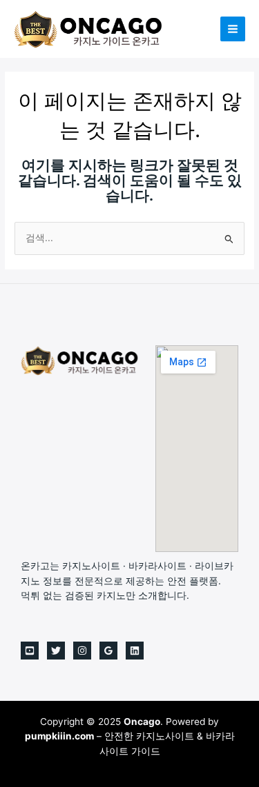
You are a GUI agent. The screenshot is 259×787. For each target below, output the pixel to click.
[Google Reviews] (108, 651)
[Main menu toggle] (233, 29)
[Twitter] (56, 651)
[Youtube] (30, 651)
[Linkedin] (135, 651)
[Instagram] (82, 651)
